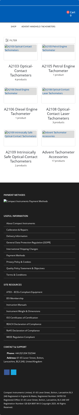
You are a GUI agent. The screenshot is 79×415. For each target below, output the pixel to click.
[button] (7, 14)
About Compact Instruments (20, 223)
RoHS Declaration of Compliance (23, 330)
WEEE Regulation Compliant (20, 336)
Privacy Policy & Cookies (18, 261)
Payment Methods (15, 255)
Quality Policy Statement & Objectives (25, 268)
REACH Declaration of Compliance (23, 324)
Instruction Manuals (16, 304)
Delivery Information (16, 235)
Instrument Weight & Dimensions (23, 311)
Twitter (13, 372)
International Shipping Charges (22, 248)
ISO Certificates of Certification (22, 317)
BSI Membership (14, 298)
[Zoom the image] (26, 201)
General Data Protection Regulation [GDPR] (28, 242)
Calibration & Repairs (17, 229)
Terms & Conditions (16, 274)
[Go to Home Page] (5, 26)
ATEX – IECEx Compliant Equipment (24, 291)
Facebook (7, 372)
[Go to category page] (21, 52)
